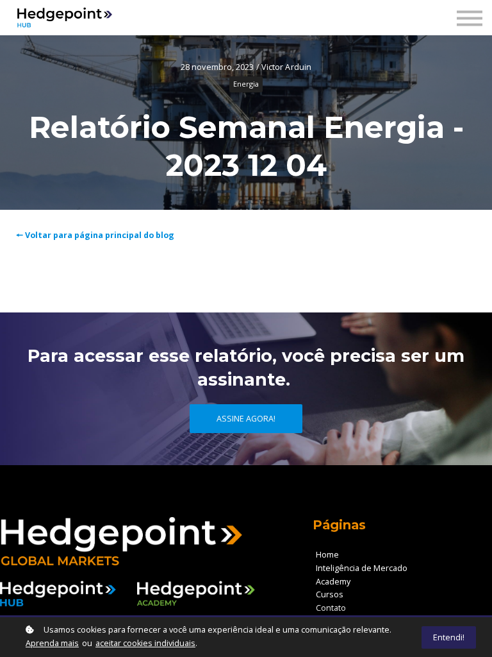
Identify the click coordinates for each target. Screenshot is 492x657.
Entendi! (448, 637)
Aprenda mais (52, 643)
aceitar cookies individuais (145, 643)
